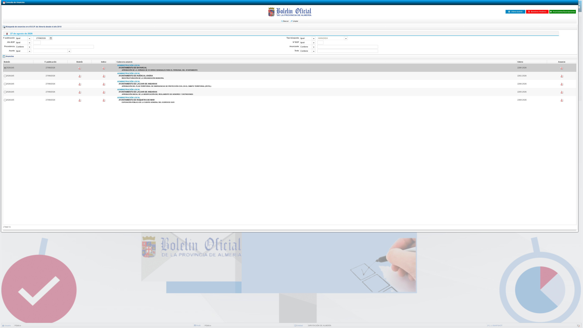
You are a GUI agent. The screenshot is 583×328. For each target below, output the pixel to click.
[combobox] (23, 38)
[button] (285, 21)
